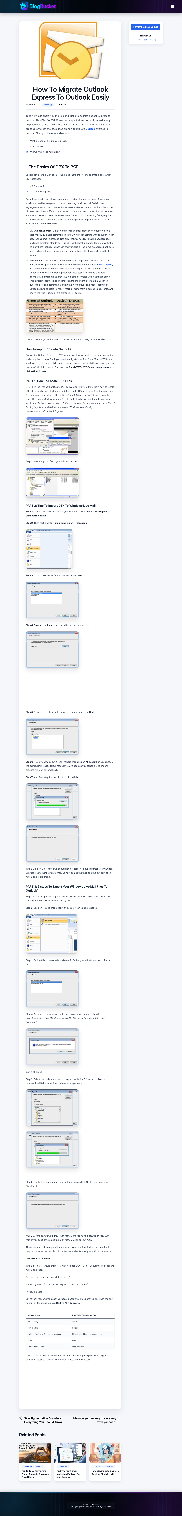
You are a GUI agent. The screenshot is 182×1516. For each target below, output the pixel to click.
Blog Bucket (90, 1504)
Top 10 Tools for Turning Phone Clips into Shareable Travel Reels (35, 1474)
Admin (32, 105)
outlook (62, 105)
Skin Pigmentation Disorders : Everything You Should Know (43, 1420)
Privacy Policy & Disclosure (101, 1507)
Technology (47, 105)
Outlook (90, 128)
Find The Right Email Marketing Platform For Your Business (68, 1474)
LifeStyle (96, 1466)
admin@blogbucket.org (145, 40)
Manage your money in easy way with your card (94, 1420)
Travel (39, 1466)
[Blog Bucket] (37, 5)
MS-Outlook (105, 264)
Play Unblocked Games (145, 26)
